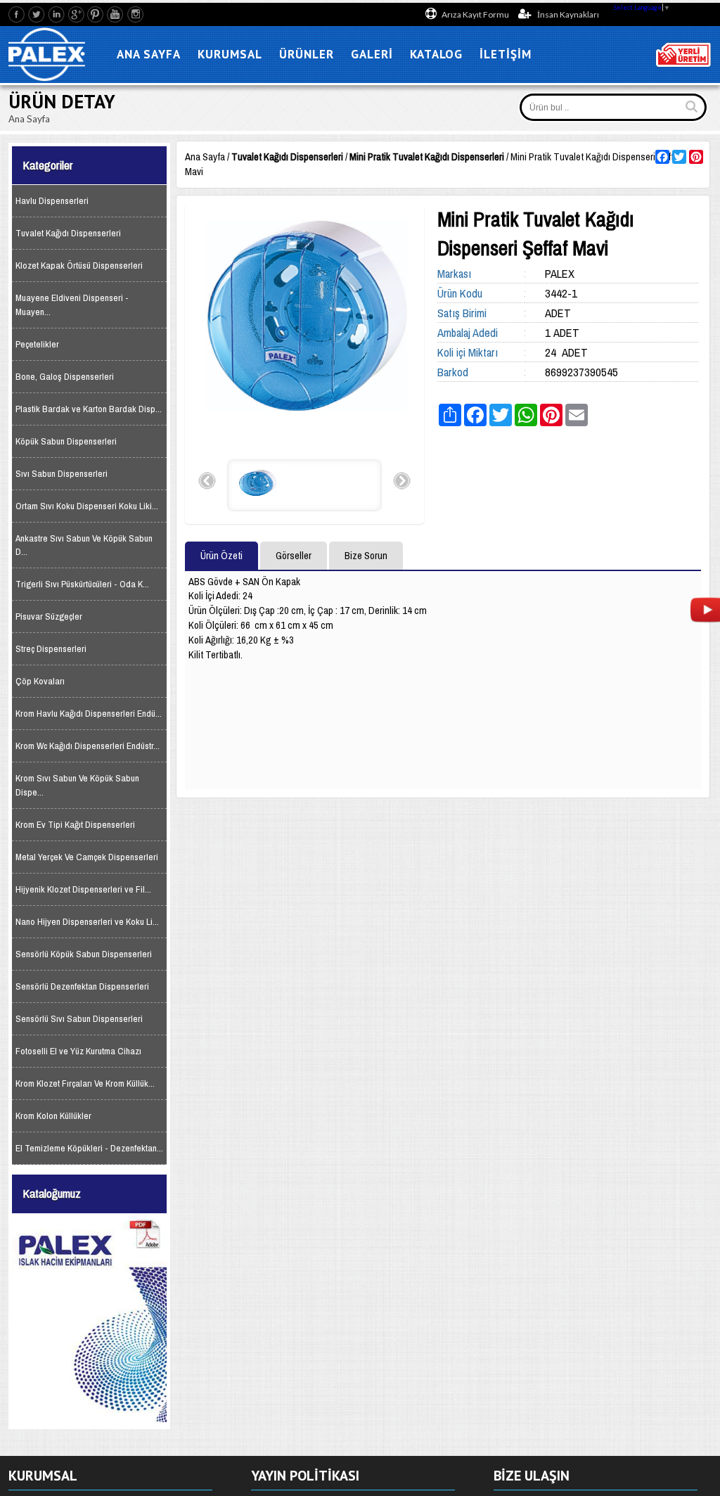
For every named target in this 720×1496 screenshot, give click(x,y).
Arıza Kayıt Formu (475, 14)
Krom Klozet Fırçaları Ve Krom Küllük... (85, 1083)
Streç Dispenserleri (50, 649)
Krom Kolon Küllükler (53, 1116)
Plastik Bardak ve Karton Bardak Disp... (88, 409)
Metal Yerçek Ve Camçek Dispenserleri (86, 857)
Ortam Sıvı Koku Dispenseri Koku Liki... (86, 506)
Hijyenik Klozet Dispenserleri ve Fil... (83, 889)
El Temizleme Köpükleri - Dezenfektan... (89, 1148)
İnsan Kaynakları (567, 14)
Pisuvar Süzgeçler (48, 616)
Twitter (37, 14)
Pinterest (96, 14)
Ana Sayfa (205, 157)
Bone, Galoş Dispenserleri (64, 376)
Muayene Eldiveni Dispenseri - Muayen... (72, 304)
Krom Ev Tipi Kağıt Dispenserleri (75, 824)
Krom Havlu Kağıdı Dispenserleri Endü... (88, 713)
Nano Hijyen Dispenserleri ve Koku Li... (87, 922)
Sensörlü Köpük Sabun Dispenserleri (83, 954)
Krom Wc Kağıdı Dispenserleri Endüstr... (87, 746)
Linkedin (56, 14)
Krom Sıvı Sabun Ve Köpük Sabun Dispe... (77, 784)
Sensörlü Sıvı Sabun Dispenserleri (79, 1019)
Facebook (17, 14)
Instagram (135, 14)
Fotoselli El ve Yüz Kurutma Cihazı (78, 1051)
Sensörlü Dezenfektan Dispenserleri (82, 986)
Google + (76, 14)
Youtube (115, 14)
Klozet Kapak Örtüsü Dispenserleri (79, 265)
